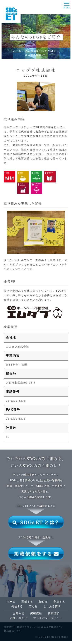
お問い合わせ (18, 618)
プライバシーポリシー (47, 618)
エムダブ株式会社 (51, 627)
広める (33, 606)
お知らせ (18, 613)
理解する (27, 601)
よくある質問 (52, 606)
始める (43, 601)
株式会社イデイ (12, 630)
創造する (59, 601)
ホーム (17, 50)
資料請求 (53, 613)
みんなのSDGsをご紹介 (40, 50)
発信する (17, 606)
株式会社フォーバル (28, 627)
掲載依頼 (36, 613)
